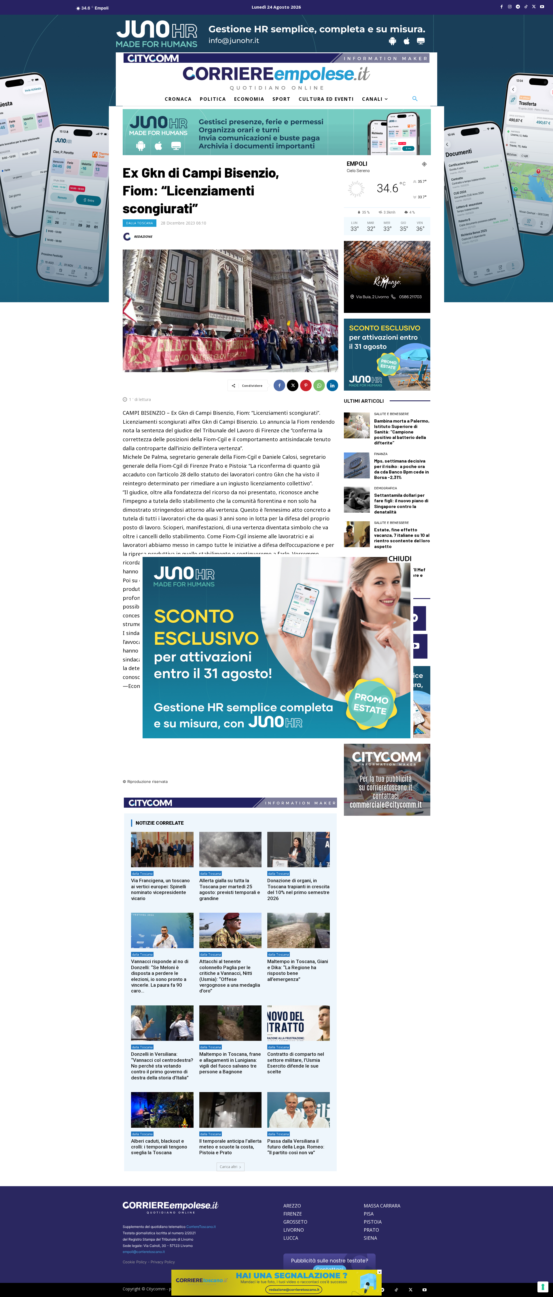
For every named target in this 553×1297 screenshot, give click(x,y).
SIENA (370, 1238)
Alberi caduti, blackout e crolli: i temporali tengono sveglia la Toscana (159, 1147)
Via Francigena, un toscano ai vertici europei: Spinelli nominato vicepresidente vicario (160, 889)
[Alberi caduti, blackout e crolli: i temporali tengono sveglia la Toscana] (162, 1109)
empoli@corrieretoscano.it (144, 1252)
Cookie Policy (135, 1262)
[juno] (276, 736)
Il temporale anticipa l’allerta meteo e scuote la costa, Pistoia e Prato (230, 1147)
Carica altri (228, 1166)
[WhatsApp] (319, 385)
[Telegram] (518, 7)
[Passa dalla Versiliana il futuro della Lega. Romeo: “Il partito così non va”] (298, 1109)
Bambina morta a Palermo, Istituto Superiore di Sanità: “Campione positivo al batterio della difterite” (401, 432)
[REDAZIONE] (128, 236)
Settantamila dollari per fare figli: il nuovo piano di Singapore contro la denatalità (401, 503)
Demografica (385, 488)
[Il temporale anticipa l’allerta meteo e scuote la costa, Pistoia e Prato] (230, 1109)
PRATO (371, 1230)
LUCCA (290, 1238)
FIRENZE (292, 1214)
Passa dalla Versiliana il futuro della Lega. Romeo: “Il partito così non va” (295, 1147)
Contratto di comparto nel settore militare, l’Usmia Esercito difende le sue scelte (295, 1063)
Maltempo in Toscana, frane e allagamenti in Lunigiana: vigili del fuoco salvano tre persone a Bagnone (230, 1063)
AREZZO (292, 1206)
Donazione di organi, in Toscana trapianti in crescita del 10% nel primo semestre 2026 (298, 889)
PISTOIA (373, 1222)
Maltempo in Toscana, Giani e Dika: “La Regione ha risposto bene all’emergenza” (297, 970)
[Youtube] (542, 7)
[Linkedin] (332, 385)
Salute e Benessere (391, 414)
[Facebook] (502, 7)
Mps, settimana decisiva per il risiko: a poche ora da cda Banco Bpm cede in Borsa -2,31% (401, 469)
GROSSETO (295, 1222)
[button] (415, 99)
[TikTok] (526, 7)
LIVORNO (293, 1230)
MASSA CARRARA (382, 1206)
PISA (369, 1214)
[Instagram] (510, 7)
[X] (534, 7)
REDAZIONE (143, 236)
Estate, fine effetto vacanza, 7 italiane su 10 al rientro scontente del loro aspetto (402, 538)
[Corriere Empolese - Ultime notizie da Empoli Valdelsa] (276, 78)
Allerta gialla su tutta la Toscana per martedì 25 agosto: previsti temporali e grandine (229, 889)
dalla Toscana (139, 223)
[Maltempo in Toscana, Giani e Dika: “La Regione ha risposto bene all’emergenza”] (298, 930)
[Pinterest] (306, 385)
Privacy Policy (163, 1262)
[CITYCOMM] (276, 1294)
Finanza (380, 454)
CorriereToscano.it (201, 1226)
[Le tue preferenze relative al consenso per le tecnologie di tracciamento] (542, 1286)
